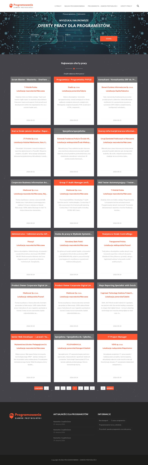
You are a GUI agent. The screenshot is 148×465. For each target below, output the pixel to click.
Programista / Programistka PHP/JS (73, 79)
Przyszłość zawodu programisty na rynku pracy (115, 429)
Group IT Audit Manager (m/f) (74, 182)
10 (92, 388)
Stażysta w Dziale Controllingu (117, 234)
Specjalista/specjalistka (74, 131)
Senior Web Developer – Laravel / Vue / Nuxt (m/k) (31, 337)
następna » (110, 388)
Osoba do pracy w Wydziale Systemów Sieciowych (74, 234)
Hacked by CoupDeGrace (62, 421)
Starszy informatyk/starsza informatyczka (117, 131)
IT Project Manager (117, 337)
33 (103, 388)
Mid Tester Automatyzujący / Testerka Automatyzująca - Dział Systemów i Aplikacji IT (117, 182)
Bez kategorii (103, 420)
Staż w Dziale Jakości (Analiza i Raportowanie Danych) (31, 131)
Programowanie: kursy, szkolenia (110, 425)
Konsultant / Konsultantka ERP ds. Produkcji (117, 79)
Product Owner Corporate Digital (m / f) (31, 285)
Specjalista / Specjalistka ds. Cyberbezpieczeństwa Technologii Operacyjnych (74, 337)
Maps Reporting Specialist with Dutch (117, 285)
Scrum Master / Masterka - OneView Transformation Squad (31, 79)
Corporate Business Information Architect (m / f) (31, 182)
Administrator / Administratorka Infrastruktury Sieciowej (31, 234)
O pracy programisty (118, 420)
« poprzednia (38, 388)
